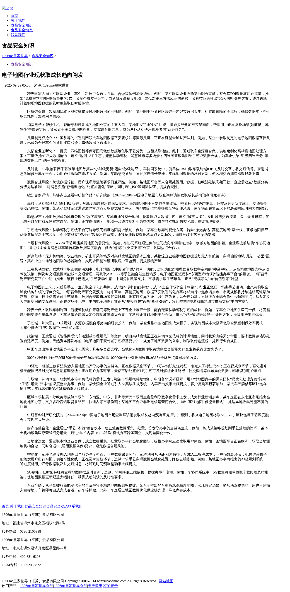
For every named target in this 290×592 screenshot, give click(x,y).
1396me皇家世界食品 (36, 586)
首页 (14, 16)
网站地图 (166, 581)
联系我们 (18, 35)
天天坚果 (95, 586)
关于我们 (18, 20)
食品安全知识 (22, 25)
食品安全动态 (22, 30)
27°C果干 (110, 586)
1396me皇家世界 (15, 56)
